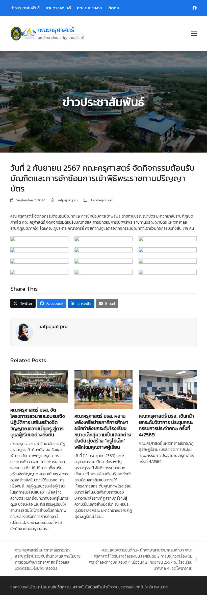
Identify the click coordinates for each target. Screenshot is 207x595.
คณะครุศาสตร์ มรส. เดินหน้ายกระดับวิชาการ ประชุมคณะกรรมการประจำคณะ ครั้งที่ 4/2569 (166, 425)
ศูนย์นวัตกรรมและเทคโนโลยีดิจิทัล (75, 587)
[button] (194, 34)
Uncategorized (101, 200)
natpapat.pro (67, 200)
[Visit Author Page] (24, 332)
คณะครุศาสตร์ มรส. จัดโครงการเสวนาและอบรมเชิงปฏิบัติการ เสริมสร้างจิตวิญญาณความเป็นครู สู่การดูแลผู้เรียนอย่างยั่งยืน (37, 422)
